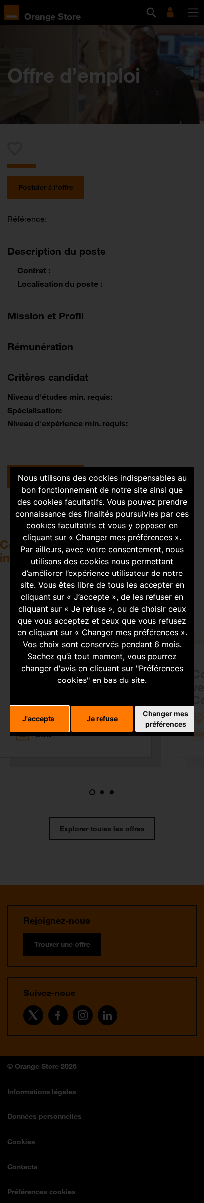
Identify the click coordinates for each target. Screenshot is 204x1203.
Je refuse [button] (102, 718)
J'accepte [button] (38, 718)
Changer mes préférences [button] (165, 718)
